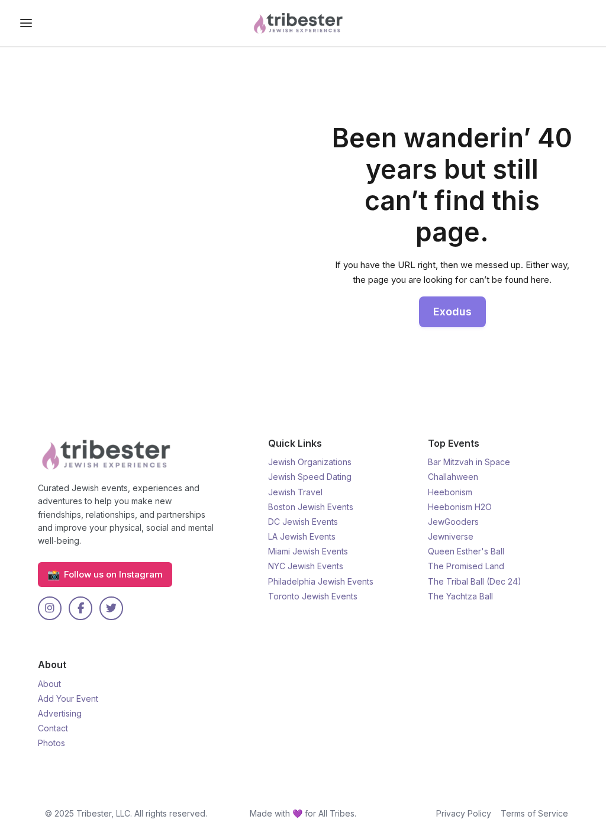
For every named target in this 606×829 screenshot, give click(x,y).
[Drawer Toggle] (26, 23)
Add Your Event (68, 698)
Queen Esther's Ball (466, 551)
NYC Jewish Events (305, 566)
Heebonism (450, 492)
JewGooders (453, 522)
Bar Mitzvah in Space (469, 462)
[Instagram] (50, 608)
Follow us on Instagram (105, 574)
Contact (53, 728)
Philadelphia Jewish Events (320, 581)
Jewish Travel (295, 492)
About (49, 684)
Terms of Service (534, 813)
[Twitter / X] (111, 608)
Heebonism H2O (460, 507)
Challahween (453, 477)
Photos (51, 743)
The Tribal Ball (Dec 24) (474, 581)
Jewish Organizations (310, 462)
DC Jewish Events (303, 522)
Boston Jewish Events (310, 507)
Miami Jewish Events (308, 551)
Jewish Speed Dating (310, 477)
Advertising (60, 713)
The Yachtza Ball (460, 596)
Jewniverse (450, 536)
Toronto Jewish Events (312, 596)
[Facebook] (80, 608)
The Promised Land (466, 566)
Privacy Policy (463, 813)
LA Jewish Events (302, 536)
